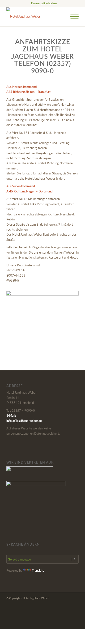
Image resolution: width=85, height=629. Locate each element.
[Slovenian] (48, 551)
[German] (20, 551)
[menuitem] (44, 3)
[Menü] (72, 16)
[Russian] (37, 551)
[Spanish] (14, 551)
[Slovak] (43, 551)
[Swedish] (54, 551)
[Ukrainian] (65, 551)
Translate (38, 570)
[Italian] (71, 551)
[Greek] (31, 551)
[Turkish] (60, 551)
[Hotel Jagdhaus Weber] (35, 16)
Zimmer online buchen (44, 3)
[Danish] (26, 551)
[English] (9, 551)
